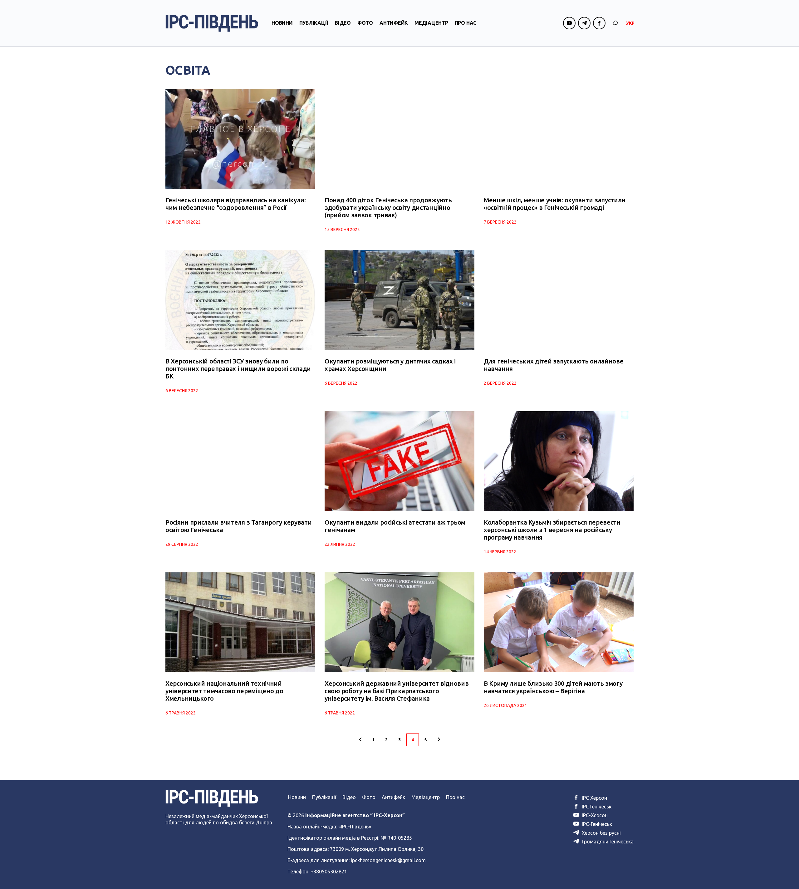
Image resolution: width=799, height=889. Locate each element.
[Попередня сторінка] (360, 739)
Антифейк (394, 23)
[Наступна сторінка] (439, 739)
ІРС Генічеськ (596, 806)
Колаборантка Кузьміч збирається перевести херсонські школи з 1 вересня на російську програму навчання (552, 530)
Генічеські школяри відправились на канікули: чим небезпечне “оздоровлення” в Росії (235, 203)
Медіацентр (431, 23)
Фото (365, 23)
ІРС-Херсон (594, 815)
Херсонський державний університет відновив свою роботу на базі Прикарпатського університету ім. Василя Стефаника (396, 691)
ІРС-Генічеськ (596, 824)
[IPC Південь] (211, 23)
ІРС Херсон (594, 798)
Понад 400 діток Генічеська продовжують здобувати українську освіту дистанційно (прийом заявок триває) (388, 207)
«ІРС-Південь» (354, 826)
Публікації (314, 23)
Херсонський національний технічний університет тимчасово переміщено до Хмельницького (224, 691)
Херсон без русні (601, 833)
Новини (282, 23)
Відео (343, 23)
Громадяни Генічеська (607, 841)
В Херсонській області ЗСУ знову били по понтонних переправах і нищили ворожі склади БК (238, 369)
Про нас (465, 23)
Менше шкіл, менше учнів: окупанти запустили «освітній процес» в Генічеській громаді (554, 203)
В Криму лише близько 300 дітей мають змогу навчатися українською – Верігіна (553, 687)
